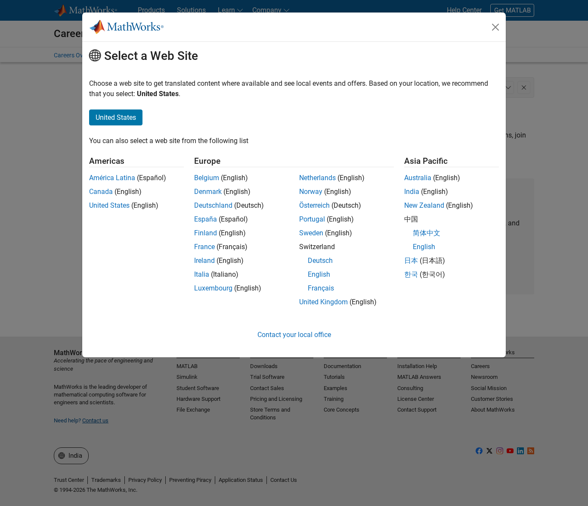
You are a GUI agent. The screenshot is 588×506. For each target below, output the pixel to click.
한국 (411, 274)
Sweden (311, 233)
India (411, 191)
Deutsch (320, 260)
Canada (101, 191)
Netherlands (317, 178)
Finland (205, 233)
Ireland (204, 260)
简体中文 (426, 233)
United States (109, 205)
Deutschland (213, 205)
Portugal (312, 219)
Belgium (206, 178)
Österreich (314, 205)
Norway (310, 191)
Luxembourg (213, 288)
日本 (411, 260)
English (319, 274)
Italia (201, 274)
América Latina (112, 178)
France (204, 247)
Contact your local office (294, 335)
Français (321, 288)
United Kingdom (323, 302)
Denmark (208, 191)
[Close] (495, 27)
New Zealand (424, 205)
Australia (417, 178)
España (205, 219)
